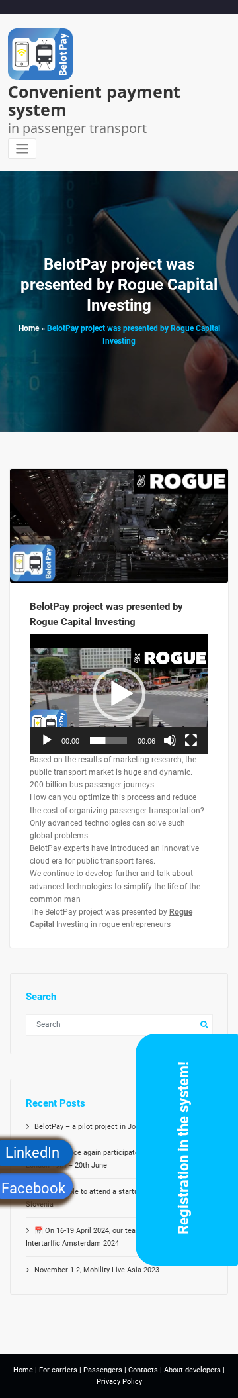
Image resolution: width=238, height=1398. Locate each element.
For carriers (58, 1370)
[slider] (108, 740)
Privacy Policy (119, 1381)
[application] (119, 694)
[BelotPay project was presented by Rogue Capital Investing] (119, 539)
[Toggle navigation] (22, 148)
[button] (119, 694)
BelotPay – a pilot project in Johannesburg (104, 1127)
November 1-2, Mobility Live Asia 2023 (96, 1270)
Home (29, 328)
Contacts (143, 1370)
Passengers (102, 1370)
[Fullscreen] (191, 740)
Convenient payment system (94, 100)
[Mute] (170, 740)
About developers (192, 1370)
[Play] (47, 740)
